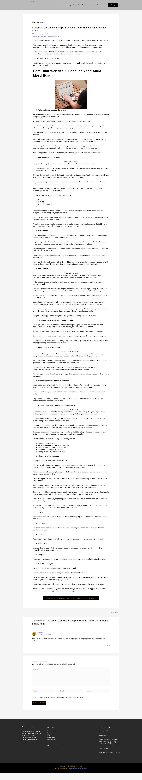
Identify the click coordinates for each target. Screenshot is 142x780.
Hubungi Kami (93, 5)
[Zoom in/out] (3, 774)
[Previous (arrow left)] (3, 777)
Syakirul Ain (41, 632)
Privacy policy (73, 768)
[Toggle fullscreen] (9, 774)
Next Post (114, 612)
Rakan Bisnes (82, 5)
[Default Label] (22, 747)
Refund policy (82, 768)
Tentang (68, 5)
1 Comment (35, 34)
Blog (74, 5)
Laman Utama (58, 5)
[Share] (15, 774)
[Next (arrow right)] (9, 777)
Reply (108, 645)
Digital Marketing (46, 34)
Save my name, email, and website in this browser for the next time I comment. (58, 697)
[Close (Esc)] (21, 774)
